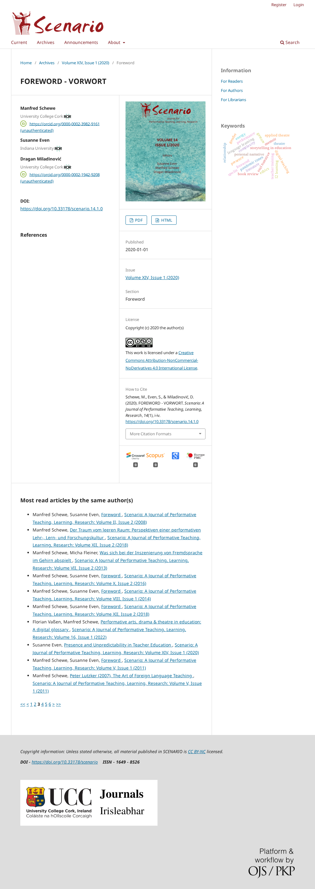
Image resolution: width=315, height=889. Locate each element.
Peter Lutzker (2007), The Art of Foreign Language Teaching (131, 675)
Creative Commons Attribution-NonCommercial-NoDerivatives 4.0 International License (162, 360)
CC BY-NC (196, 751)
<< (22, 704)
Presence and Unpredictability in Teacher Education (118, 645)
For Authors (232, 90)
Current (19, 42)
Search (292, 42)
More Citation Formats (150, 434)
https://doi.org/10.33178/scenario (65, 762)
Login (298, 4)
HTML (166, 220)
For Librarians (233, 99)
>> (58, 704)
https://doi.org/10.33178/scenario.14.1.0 (61, 208)
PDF (138, 220)
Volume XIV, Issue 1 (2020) (85, 62)
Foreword (111, 514)
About (115, 42)
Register (278, 4)
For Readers (232, 81)
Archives (45, 42)
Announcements (81, 42)
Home (26, 62)
